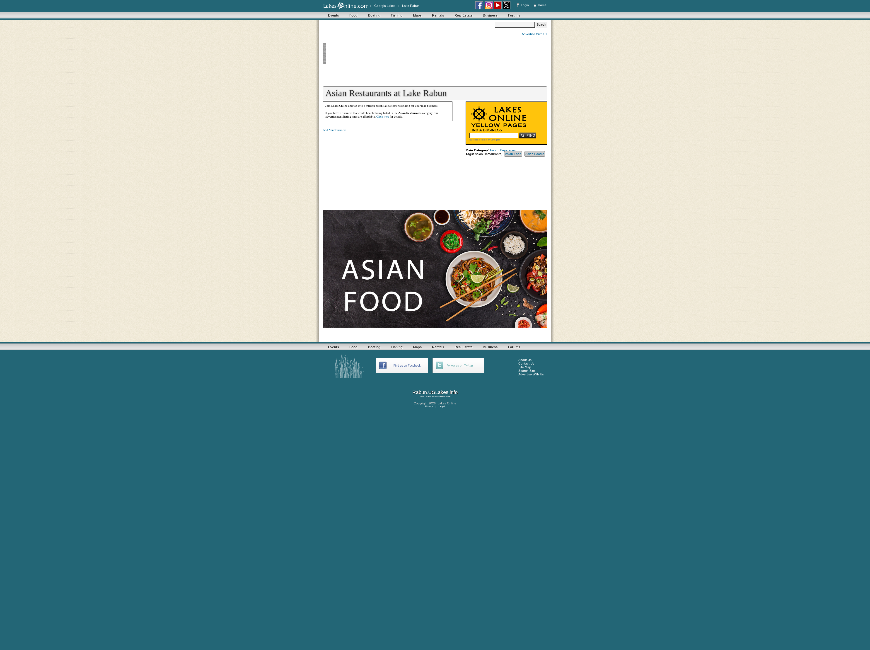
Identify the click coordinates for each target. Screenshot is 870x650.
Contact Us (526, 363)
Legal (442, 406)
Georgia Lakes (384, 5)
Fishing (397, 15)
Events (333, 15)
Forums (514, 15)
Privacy (429, 406)
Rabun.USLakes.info (435, 392)
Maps (417, 15)
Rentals (438, 15)
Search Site (526, 370)
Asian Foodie (534, 154)
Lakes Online (446, 403)
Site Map (524, 367)
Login (525, 5)
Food (353, 15)
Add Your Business (334, 130)
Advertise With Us (534, 34)
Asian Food (513, 154)
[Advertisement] (408, 53)
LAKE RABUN (432, 396)
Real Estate (463, 15)
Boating (374, 15)
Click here (382, 116)
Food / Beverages (503, 150)
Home (542, 5)
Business (490, 15)
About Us (525, 360)
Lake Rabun (411, 5)
